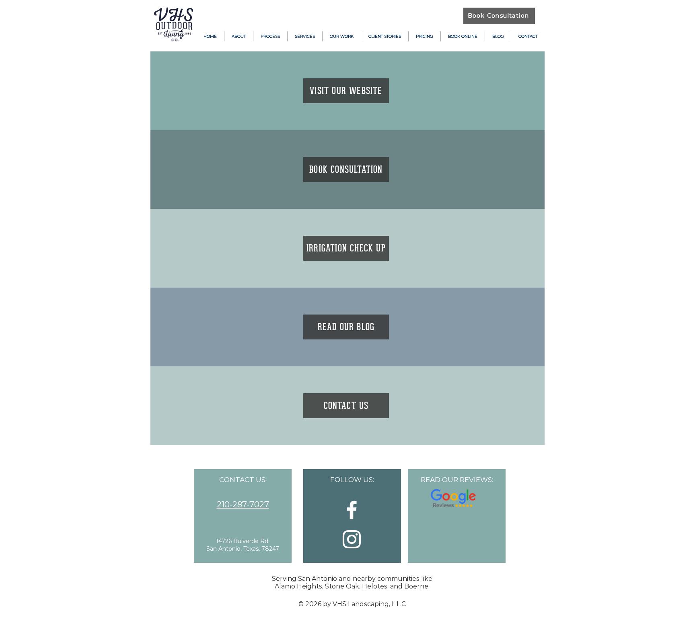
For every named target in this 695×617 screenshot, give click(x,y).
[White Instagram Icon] (351, 539)
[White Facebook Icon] (351, 510)
